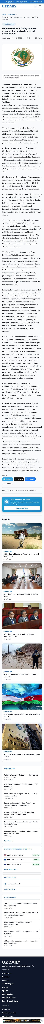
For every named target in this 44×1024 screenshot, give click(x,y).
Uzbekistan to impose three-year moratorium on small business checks (21, 914)
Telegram (8, 479)
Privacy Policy (8, 1016)
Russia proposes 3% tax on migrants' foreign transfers (21, 933)
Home (4, 14)
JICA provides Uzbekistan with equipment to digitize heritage (20, 942)
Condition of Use (9, 1013)
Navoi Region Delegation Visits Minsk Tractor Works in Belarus (21, 823)
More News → (9, 841)
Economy (6, 977)
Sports (5, 991)
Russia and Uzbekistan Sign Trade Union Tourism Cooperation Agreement (19, 804)
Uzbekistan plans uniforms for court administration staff (17, 923)
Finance (5, 980)
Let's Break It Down (35, 2)
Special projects (21, 2)
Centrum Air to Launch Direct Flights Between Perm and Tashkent (21, 832)
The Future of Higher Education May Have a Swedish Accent (20, 904)
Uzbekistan (11, 14)
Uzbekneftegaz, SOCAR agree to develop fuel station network (21, 776)
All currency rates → (11, 869)
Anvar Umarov (7, 38)
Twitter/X (20, 479)
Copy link (8, 483)
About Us (6, 1009)
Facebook (31, 479)
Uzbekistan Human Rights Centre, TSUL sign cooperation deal (20, 795)
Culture (5, 987)
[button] (35, 6)
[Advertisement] (22, 1021)
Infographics (10, 2)
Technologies (7, 984)
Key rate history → (10, 889)
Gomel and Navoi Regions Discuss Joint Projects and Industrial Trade (19, 814)
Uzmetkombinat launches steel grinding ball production (20, 785)
